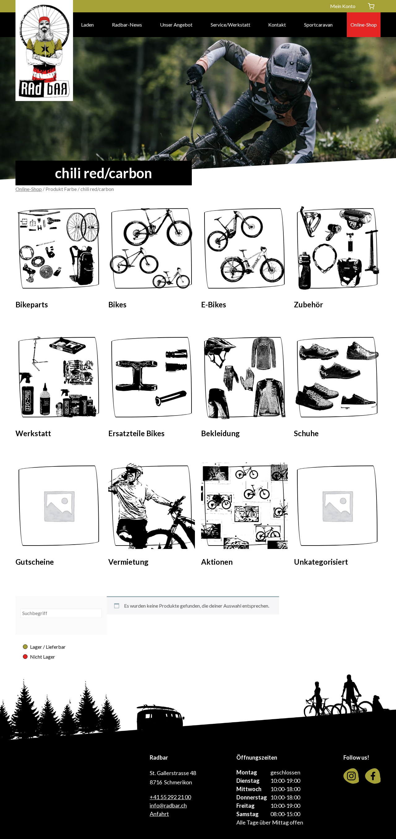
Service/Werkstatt (230, 24)
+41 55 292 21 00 (170, 797)
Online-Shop (364, 24)
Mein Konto (342, 6)
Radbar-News (127, 24)
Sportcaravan (318, 24)
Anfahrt (159, 813)
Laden (87, 24)
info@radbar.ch (168, 805)
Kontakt (277, 24)
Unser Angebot (176, 24)
